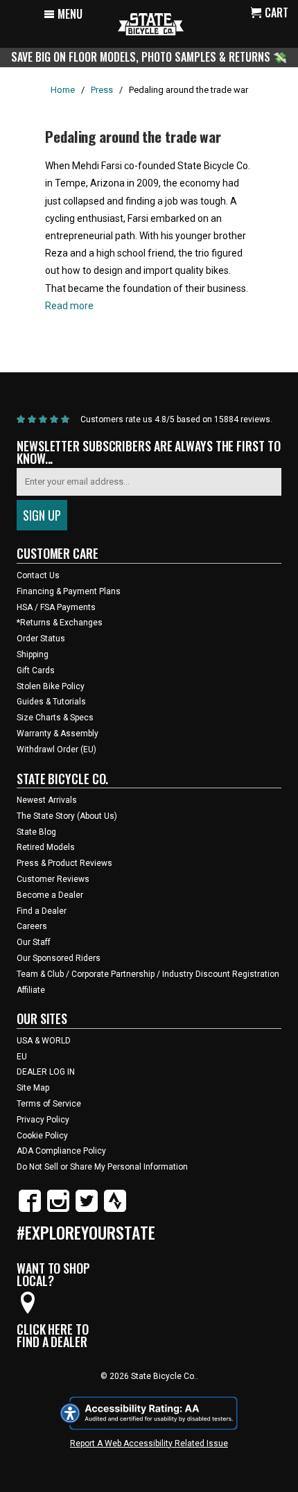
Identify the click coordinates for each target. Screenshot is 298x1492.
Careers (32, 926)
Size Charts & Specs (55, 717)
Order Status (41, 638)
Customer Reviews (53, 879)
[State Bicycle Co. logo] (151, 24)
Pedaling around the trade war (133, 136)
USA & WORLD (44, 1041)
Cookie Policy (42, 1135)
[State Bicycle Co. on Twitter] (87, 1209)
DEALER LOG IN (46, 1072)
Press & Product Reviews (64, 863)
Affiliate (31, 990)
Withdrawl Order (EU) (56, 749)
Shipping (33, 654)
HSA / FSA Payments (56, 607)
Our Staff (34, 942)
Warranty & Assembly (57, 733)
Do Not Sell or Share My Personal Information (102, 1167)
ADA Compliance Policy (61, 1151)
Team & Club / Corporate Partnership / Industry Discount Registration (148, 974)
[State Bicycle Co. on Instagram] (58, 1209)
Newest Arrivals (47, 800)
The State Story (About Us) (67, 816)
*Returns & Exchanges (60, 622)
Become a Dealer (50, 895)
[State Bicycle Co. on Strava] (115, 1209)
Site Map (33, 1088)
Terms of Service (49, 1104)
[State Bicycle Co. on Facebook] (30, 1209)
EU (22, 1056)
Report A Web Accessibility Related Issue (149, 1443)
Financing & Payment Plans (69, 591)
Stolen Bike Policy (51, 686)
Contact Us (38, 575)
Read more (69, 305)
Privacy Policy (43, 1120)
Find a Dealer (42, 911)
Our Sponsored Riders (58, 958)
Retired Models (46, 847)
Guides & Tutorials (51, 701)
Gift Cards (36, 670)
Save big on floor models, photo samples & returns (142, 57)
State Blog (36, 832)
